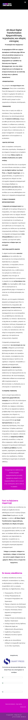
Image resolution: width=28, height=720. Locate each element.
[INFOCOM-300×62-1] (12, 677)
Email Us (24, 716)
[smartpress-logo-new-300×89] (14, 659)
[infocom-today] (12, 683)
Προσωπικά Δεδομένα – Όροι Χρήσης (13, 704)
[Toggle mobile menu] (25, 2)
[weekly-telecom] (12, 691)
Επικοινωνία (23, 706)
